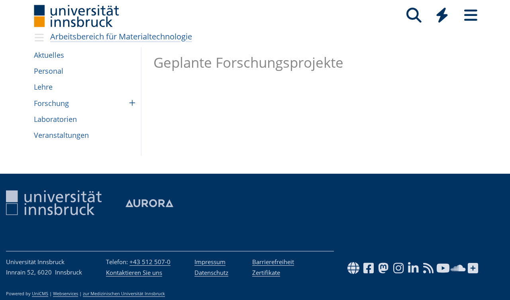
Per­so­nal (48, 71)
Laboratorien (55, 119)
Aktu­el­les (49, 55)
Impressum (210, 262)
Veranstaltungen (61, 135)
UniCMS (40, 293)
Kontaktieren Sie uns (134, 272)
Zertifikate (266, 272)
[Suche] (414, 15)
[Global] (442, 16)
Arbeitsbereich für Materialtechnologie (121, 36)
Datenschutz (211, 272)
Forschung (51, 103)
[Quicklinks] (442, 15)
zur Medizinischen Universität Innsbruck (124, 293)
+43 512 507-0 (150, 262)
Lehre (43, 87)
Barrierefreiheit (273, 262)
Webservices (65, 293)
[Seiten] (471, 15)
